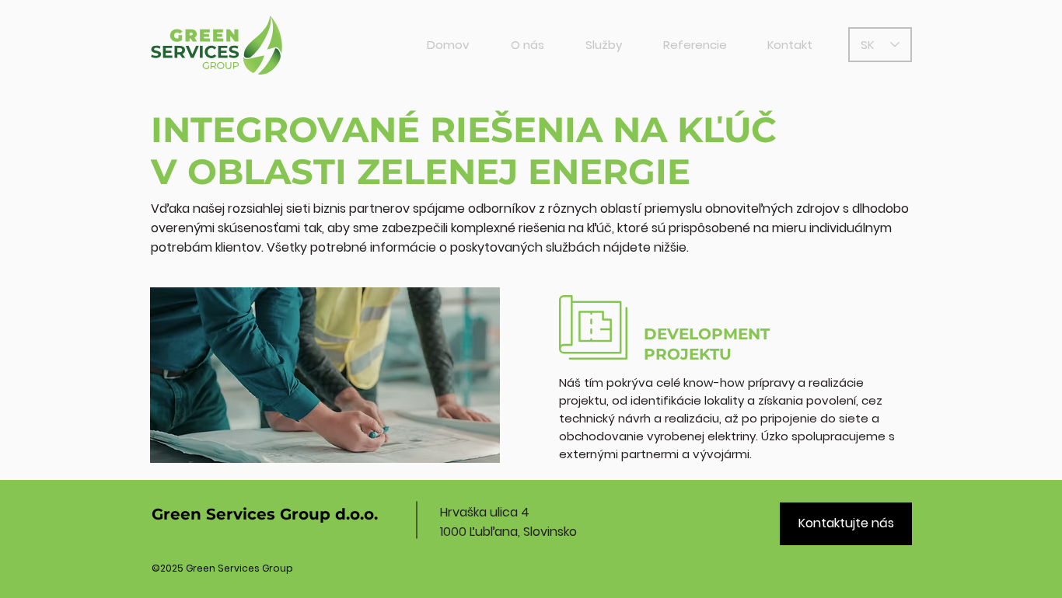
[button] (603, 45)
